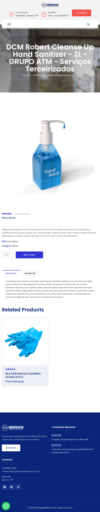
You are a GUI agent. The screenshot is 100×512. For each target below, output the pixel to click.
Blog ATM (56, 435)
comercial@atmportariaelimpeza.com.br (21, 471)
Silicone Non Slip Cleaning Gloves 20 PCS (23, 375)
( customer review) (22, 214)
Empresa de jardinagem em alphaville (70, 439)
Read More (11, 448)
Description (11, 273)
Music (15, 245)
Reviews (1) (30, 273)
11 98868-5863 (9, 468)
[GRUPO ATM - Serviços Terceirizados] (50, 4)
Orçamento (81, 13)
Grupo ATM (43, 507)
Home (25, 75)
